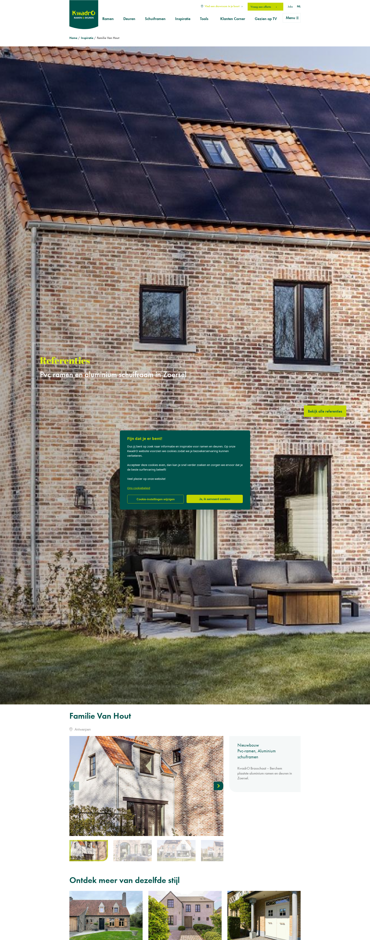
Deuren (129, 18)
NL (299, 6)
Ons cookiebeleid (138, 488)
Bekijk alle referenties (325, 411)
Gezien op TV (266, 18)
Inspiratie (182, 18)
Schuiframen (155, 18)
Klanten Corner (232, 18)
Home (73, 38)
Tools (204, 18)
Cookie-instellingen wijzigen (156, 499)
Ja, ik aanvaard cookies (214, 498)
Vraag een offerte (261, 7)
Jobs (290, 6)
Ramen (108, 18)
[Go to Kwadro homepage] (83, 14)
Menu (290, 17)
